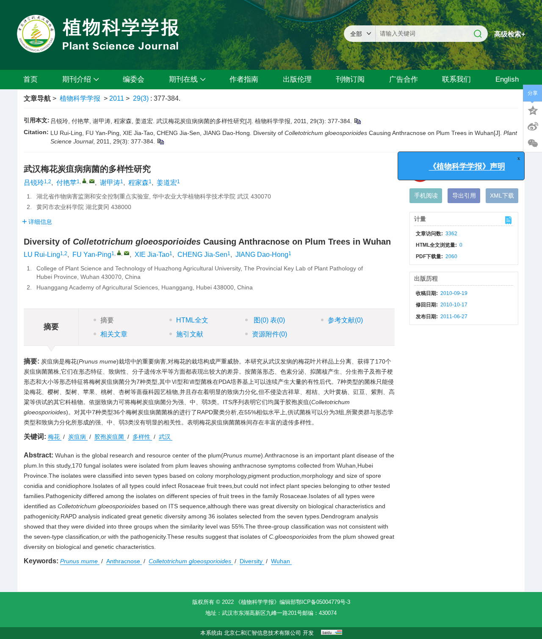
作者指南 (244, 79)
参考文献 (345, 320)
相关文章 (113, 334)
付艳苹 (66, 182)
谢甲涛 (110, 182)
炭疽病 (78, 436)
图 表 (268, 320)
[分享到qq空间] (532, 110)
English (507, 79)
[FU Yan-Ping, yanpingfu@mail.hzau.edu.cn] (119, 252)
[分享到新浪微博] (532, 126)
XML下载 (502, 195)
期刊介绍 (76, 79)
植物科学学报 (80, 98)
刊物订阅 (350, 79)
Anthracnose (124, 561)
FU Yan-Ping (91, 254)
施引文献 (189, 334)
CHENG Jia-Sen (202, 254)
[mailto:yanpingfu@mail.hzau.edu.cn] (92, 181)
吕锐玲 (34, 182)
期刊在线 (183, 79)
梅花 (54, 436)
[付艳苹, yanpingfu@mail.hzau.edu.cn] (84, 180)
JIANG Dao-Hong (261, 254)
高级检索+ (509, 34)
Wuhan (281, 561)
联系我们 (456, 79)
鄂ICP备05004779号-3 (323, 602)
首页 (30, 79)
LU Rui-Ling (42, 254)
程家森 (138, 182)
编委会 (133, 79)
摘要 (107, 320)
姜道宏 (167, 182)
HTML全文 (192, 320)
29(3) (141, 98)
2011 (116, 98)
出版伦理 (297, 79)
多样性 (142, 436)
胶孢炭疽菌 (110, 436)
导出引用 (464, 195)
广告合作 (403, 79)
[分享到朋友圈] (532, 143)
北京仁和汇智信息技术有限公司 (262, 633)
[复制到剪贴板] (357, 121)
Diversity (252, 561)
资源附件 (269, 334)
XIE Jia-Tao (152, 254)
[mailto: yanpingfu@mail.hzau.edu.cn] (127, 253)
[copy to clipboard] (160, 141)
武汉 (165, 436)
